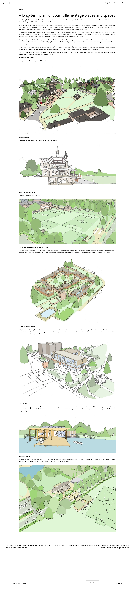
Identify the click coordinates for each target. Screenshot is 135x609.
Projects (108, 3)
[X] (114, 583)
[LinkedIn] (121, 583)
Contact (124, 3)
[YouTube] (119, 583)
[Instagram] (116, 583)
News (116, 3)
